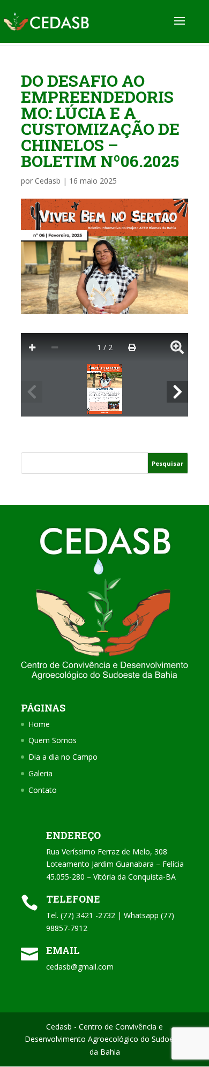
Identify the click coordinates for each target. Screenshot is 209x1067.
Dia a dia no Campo (63, 757)
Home (39, 724)
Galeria (40, 773)
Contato (42, 790)
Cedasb (48, 181)
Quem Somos (52, 740)
